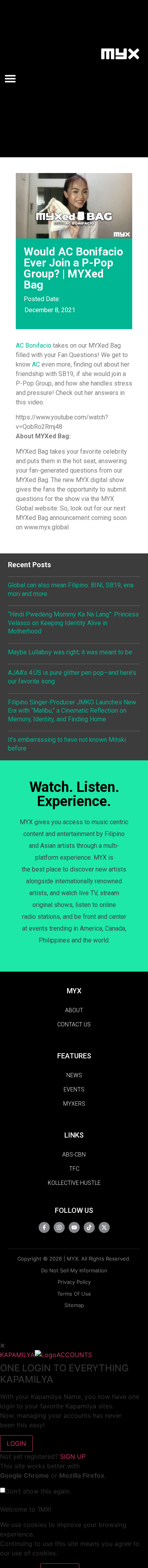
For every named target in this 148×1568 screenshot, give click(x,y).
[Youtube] (74, 1227)
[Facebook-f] (44, 1227)
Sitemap (74, 1305)
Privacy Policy (74, 1282)
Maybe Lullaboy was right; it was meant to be (70, 652)
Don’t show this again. (38, 1491)
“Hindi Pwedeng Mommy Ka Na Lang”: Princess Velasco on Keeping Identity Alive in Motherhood (73, 623)
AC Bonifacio (33, 345)
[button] (13, 78)
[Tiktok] (89, 1227)
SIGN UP (73, 1456)
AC (36, 364)
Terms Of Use (74, 1294)
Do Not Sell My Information (74, 1270)
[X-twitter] (104, 1227)
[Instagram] (59, 1227)
